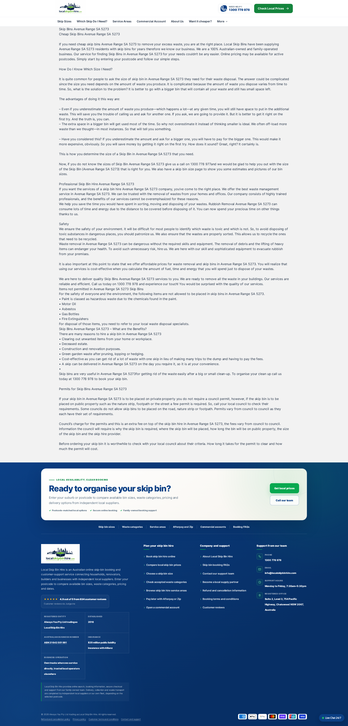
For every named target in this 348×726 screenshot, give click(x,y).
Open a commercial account (163, 607)
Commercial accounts (213, 526)
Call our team (284, 500)
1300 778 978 (273, 560)
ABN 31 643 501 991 (55, 642)
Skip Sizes (64, 21)
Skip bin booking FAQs (216, 564)
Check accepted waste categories (166, 582)
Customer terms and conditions (103, 719)
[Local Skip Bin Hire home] (77, 8)
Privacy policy (79, 719)
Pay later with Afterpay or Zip (163, 598)
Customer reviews (213, 607)
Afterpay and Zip (183, 526)
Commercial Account (151, 21)
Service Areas (122, 21)
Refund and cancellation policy (55, 719)
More (220, 21)
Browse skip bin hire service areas (166, 590)
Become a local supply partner (220, 582)
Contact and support (131, 719)
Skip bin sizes (106, 526)
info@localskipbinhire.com (280, 572)
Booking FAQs (241, 526)
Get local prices (284, 488)
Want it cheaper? (200, 21)
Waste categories (132, 526)
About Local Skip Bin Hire (218, 556)
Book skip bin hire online (160, 556)
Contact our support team (218, 573)
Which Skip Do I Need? (92, 21)
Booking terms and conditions (221, 598)
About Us (177, 21)
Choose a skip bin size (159, 573)
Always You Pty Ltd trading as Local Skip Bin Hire (73, 714)
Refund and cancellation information (224, 590)
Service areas (158, 526)
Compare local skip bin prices (163, 564)
